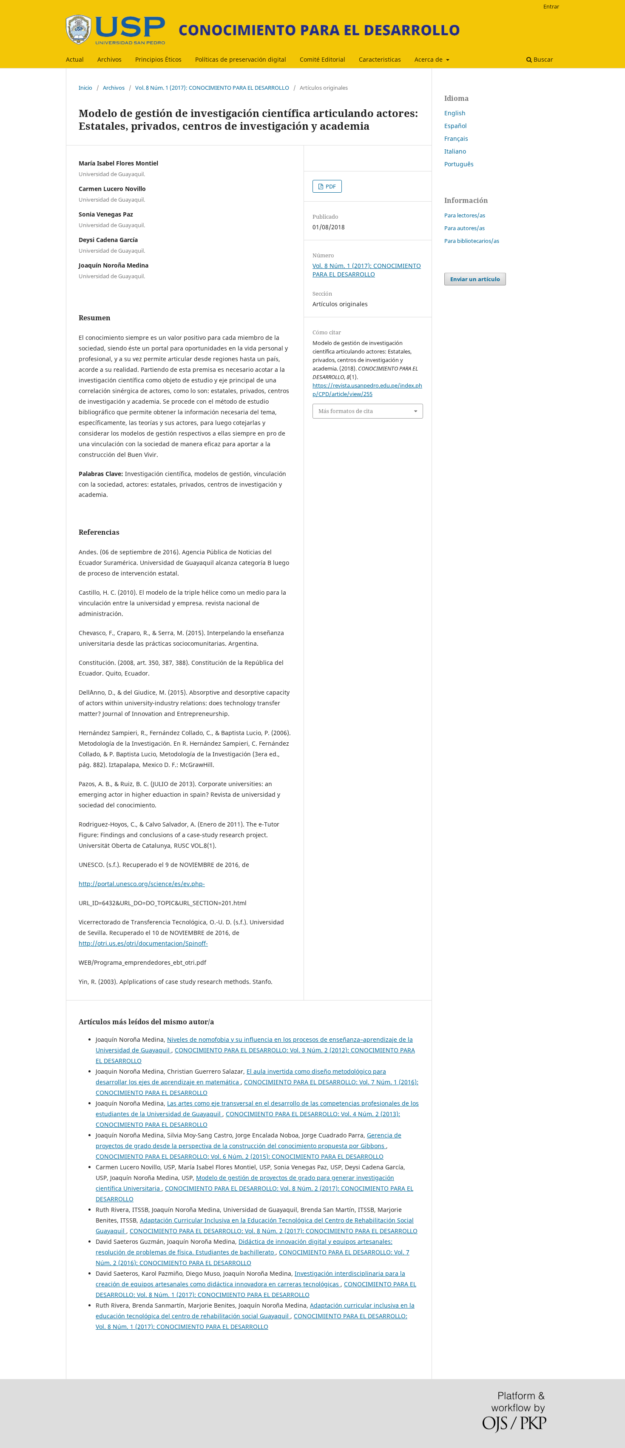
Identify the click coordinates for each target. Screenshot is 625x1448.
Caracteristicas (380, 59)
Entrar (551, 6)
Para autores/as (464, 228)
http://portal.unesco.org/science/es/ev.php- (142, 884)
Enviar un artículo (475, 279)
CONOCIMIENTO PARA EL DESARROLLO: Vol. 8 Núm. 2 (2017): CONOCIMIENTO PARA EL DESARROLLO (274, 1231)
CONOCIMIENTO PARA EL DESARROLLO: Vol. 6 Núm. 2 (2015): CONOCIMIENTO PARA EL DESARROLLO (240, 1156)
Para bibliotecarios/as (471, 241)
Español (455, 126)
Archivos (109, 59)
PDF (330, 186)
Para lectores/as (464, 215)
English (455, 113)
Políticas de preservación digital (240, 59)
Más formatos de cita (345, 411)
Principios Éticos (158, 59)
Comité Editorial (322, 59)
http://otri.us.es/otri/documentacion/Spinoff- (143, 943)
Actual (75, 59)
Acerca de (429, 59)
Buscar (542, 59)
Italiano (455, 151)
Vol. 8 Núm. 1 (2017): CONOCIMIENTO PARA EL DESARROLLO (212, 87)
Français (456, 138)
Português (459, 164)
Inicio (85, 87)
